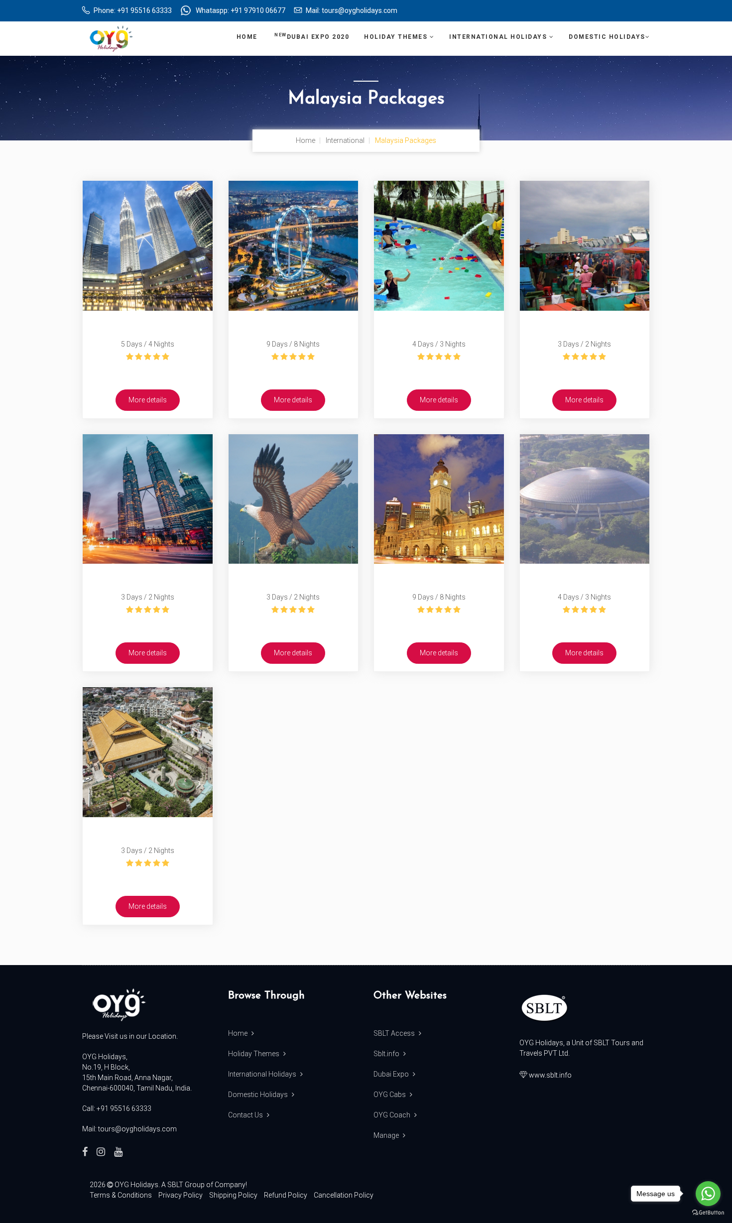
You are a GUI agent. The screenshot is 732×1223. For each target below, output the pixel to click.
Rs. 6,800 (293, 624)
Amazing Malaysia (439, 324)
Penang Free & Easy (147, 831)
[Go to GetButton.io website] (708, 1213)
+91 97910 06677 (258, 10)
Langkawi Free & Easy (293, 577)
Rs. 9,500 (584, 371)
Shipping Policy (233, 1195)
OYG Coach (392, 1115)
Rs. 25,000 (147, 371)
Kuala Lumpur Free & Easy (148, 577)
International (345, 140)
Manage (386, 1135)
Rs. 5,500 (147, 624)
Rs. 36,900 (439, 624)
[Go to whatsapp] (708, 1193)
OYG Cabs (390, 1095)
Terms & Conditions (121, 1195)
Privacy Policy (180, 1195)
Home (248, 36)
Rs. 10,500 (439, 371)
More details (147, 400)
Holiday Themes (397, 36)
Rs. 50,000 (293, 371)
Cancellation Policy (343, 1195)
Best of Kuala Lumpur (147, 324)
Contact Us (246, 1115)
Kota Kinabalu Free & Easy (584, 324)
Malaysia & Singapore (293, 324)
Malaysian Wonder (584, 577)
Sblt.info (387, 1054)
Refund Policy (285, 1195)
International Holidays (499, 36)
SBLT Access (394, 1033)
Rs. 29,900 (585, 624)
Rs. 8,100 (147, 877)
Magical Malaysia (438, 577)
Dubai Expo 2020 (311, 36)
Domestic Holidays (607, 36)
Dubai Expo (391, 1074)
